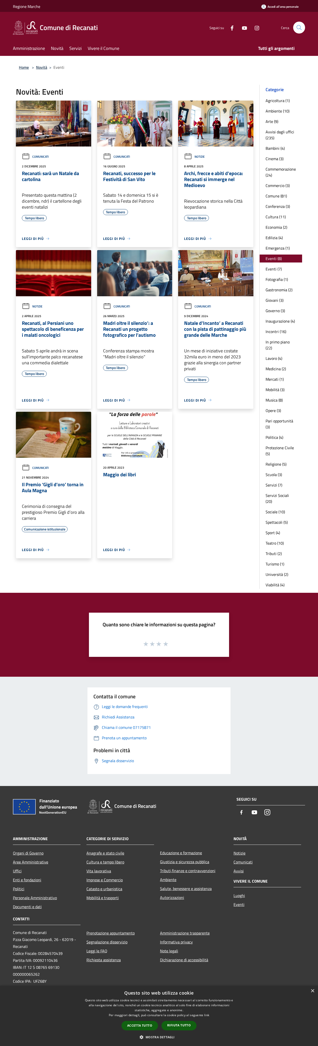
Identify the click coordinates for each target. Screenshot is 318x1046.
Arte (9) (272, 121)
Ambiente (168, 880)
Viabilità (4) (275, 585)
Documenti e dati (27, 907)
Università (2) (277, 574)
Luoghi (239, 895)
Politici (18, 889)
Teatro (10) (275, 543)
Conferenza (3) (278, 206)
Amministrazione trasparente (185, 933)
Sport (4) (273, 533)
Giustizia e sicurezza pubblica (184, 862)
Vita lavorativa (98, 871)
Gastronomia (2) (279, 290)
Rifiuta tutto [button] (179, 1025)
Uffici (17, 871)
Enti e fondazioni (27, 880)
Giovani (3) (274, 300)
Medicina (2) (276, 369)
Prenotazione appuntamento (110, 933)
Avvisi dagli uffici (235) (280, 135)
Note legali (169, 951)
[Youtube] (242, 27)
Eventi (239, 904)
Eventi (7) (274, 269)
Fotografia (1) (277, 279)
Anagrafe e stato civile (105, 853)
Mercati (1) (275, 379)
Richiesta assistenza (103, 960)
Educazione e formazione (181, 853)
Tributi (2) (274, 554)
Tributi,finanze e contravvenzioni (187, 871)
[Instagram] (255, 27)
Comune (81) (276, 196)
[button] (158, 1037)
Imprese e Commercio (104, 880)
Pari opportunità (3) (279, 424)
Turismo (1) (275, 564)
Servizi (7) (274, 485)
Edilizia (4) (274, 238)
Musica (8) (274, 400)
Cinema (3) (274, 159)
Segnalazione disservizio (106, 942)
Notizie (200, 156)
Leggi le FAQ (96, 951)
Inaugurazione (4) (280, 321)
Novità (41, 67)
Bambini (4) (275, 148)
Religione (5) (276, 464)
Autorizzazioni (172, 897)
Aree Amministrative (30, 862)
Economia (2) (276, 227)
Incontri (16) (276, 332)
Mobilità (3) (275, 390)
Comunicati (40, 156)
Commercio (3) (278, 185)
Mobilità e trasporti (102, 898)
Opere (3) (273, 410)
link (206, 1015)
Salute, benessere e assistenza (186, 889)
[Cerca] (299, 28)
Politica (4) (274, 437)
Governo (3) (275, 311)
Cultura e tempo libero (105, 862)
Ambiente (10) (277, 111)
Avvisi (239, 871)
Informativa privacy (176, 942)
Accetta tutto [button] (139, 1025)
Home (24, 67)
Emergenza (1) (278, 248)
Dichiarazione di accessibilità (184, 960)
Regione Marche (26, 6)
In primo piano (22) (278, 345)
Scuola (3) (274, 475)
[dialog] (159, 1016)
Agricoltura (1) (278, 101)
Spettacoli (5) (277, 522)
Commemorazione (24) (281, 172)
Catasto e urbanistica (104, 889)
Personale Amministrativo (35, 898)
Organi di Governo (28, 853)
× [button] (312, 991)
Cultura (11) (276, 217)
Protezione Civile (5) (280, 451)
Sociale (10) (275, 512)
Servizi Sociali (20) (277, 498)
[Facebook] (230, 27)
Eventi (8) (274, 259)
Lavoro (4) (274, 358)
